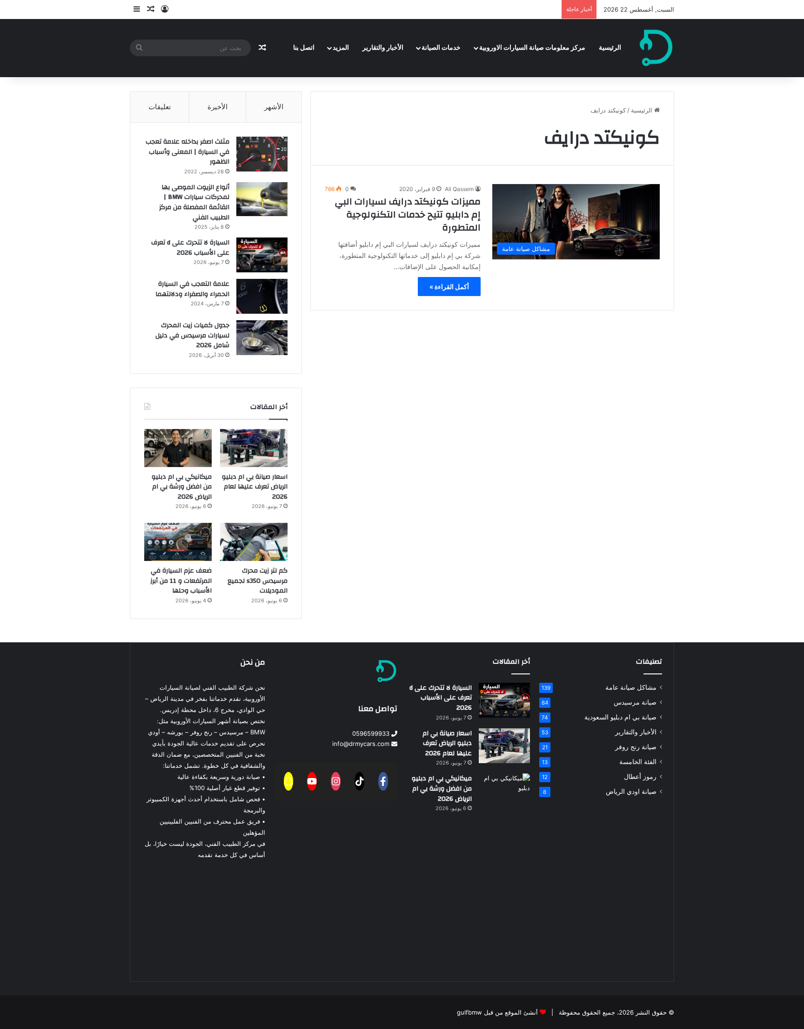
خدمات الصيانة (441, 48)
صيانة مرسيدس (635, 702)
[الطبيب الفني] (656, 48)
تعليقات (159, 106)
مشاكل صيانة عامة (631, 687)
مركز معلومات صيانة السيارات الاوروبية (532, 48)
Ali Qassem (459, 188)
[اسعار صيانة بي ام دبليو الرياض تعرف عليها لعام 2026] (254, 448)
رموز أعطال (640, 776)
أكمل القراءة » (449, 286)
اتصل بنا (304, 48)
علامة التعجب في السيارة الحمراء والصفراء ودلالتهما (192, 289)
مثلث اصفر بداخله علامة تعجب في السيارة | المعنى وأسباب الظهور (187, 152)
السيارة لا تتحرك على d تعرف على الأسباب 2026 (190, 248)
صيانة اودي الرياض (631, 791)
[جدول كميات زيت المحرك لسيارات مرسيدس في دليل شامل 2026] (262, 337)
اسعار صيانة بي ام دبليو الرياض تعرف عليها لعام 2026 (255, 487)
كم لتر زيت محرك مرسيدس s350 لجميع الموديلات (258, 581)
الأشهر (273, 106)
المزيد (341, 48)
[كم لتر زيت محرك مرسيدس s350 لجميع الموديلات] (254, 542)
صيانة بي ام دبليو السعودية (620, 717)
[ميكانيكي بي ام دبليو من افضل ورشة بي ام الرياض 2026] (178, 448)
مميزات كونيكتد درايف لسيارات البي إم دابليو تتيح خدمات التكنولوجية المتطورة (408, 214)
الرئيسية (610, 48)
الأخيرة (218, 106)
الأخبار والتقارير (382, 48)
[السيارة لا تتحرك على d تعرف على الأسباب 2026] (262, 254)
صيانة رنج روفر (636, 747)
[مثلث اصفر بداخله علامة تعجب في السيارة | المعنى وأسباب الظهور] (262, 154)
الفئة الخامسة (638, 761)
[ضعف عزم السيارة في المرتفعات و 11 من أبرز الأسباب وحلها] (178, 542)
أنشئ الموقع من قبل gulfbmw (497, 1012)
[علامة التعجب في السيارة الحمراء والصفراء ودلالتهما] (262, 296)
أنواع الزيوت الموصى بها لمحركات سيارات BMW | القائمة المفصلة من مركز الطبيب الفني (194, 202)
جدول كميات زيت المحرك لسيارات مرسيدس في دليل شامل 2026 (192, 335)
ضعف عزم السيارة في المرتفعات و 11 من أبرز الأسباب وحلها (181, 581)
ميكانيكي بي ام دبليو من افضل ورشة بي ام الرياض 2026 (182, 487)
